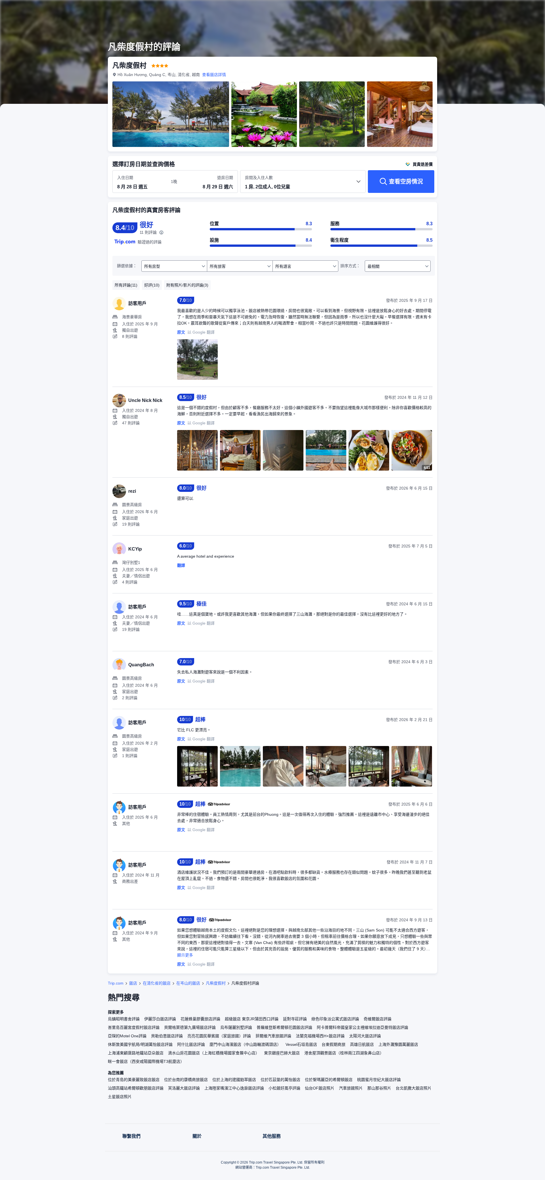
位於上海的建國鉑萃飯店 (234, 1079)
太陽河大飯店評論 (365, 1036)
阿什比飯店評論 (191, 1044)
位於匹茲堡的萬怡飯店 (280, 1079)
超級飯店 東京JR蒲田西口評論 (251, 1019)
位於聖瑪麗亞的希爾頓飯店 (329, 1079)
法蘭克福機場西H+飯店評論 (320, 1036)
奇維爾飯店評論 (377, 1019)
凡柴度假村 (216, 983)
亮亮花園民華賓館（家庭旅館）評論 (219, 1036)
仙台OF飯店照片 (319, 1088)
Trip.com (115, 983)
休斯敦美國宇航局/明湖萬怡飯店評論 (140, 1044)
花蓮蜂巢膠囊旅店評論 (200, 1019)
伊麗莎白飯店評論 (160, 1019)
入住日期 (125, 177)
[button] (507, 9)
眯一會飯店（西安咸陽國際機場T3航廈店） (146, 1061)
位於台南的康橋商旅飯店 (186, 1079)
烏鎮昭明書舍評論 (124, 1019)
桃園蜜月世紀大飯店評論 (379, 1079)
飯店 (133, 983)
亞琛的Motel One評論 (127, 1036)
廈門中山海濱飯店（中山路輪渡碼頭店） (245, 1044)
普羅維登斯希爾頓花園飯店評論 (284, 1027)
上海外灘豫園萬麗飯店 (398, 1044)
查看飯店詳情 (214, 74)
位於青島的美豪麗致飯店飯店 (134, 1079)
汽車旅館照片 (351, 1088)
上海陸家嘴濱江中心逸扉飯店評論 (234, 1088)
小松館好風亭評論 (284, 1088)
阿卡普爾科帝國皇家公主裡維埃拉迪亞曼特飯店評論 (362, 1027)
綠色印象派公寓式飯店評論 (335, 1019)
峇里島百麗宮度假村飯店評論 (134, 1027)
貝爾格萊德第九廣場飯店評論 (190, 1027)
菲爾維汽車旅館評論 (273, 1036)
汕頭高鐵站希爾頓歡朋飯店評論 (136, 1088)
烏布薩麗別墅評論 (236, 1027)
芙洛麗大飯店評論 (184, 1088)
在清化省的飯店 (157, 983)
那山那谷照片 (379, 1088)
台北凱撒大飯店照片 (413, 1088)
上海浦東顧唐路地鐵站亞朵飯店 (136, 1053)
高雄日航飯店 (362, 1044)
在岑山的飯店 (188, 983)
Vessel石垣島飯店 (301, 1044)
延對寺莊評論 (295, 1019)
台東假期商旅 (333, 1044)
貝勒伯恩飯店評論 (167, 1036)
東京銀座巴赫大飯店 (282, 1053)
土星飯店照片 (120, 1096)
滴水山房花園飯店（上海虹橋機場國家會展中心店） (213, 1053)
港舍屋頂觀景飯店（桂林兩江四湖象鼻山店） (344, 1053)
